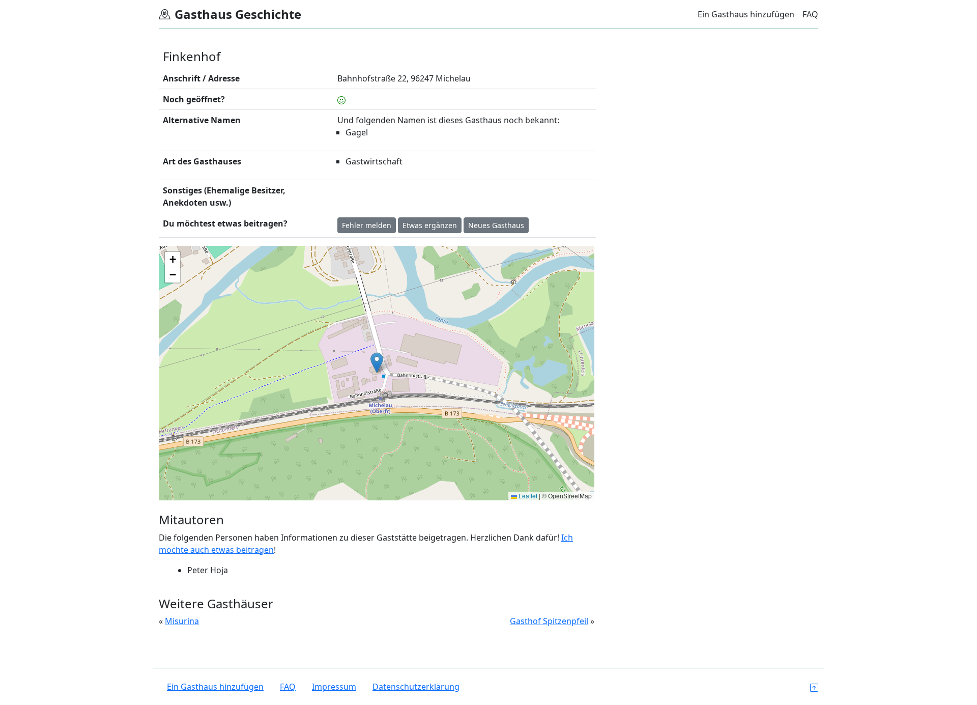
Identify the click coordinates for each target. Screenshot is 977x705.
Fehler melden (366, 225)
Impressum (334, 686)
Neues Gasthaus (496, 225)
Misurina (182, 621)
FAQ (810, 14)
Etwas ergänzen (430, 225)
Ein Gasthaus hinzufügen (746, 14)
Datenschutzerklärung (415, 686)
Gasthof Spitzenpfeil (549, 621)
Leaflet (527, 495)
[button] (376, 362)
